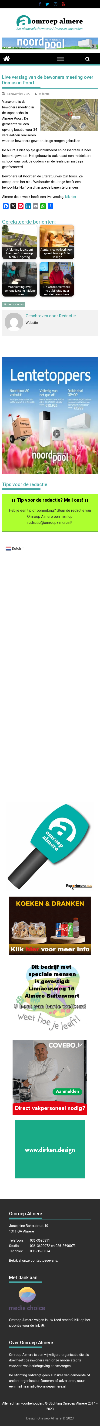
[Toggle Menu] (60, 59)
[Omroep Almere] (6, 58)
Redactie (44, 94)
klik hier (70, 197)
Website (32, 323)
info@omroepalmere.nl (48, 1386)
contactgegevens (44, 1260)
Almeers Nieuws (13, 304)
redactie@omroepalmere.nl (49, 522)
